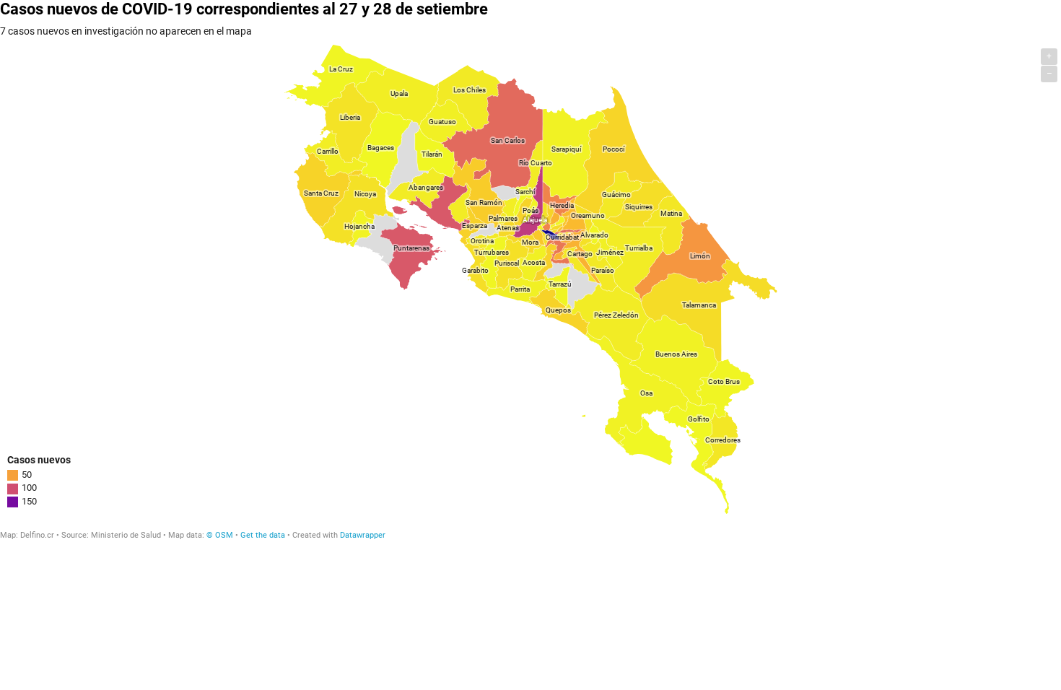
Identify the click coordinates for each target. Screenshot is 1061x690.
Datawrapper (362, 535)
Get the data (262, 535)
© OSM (219, 535)
